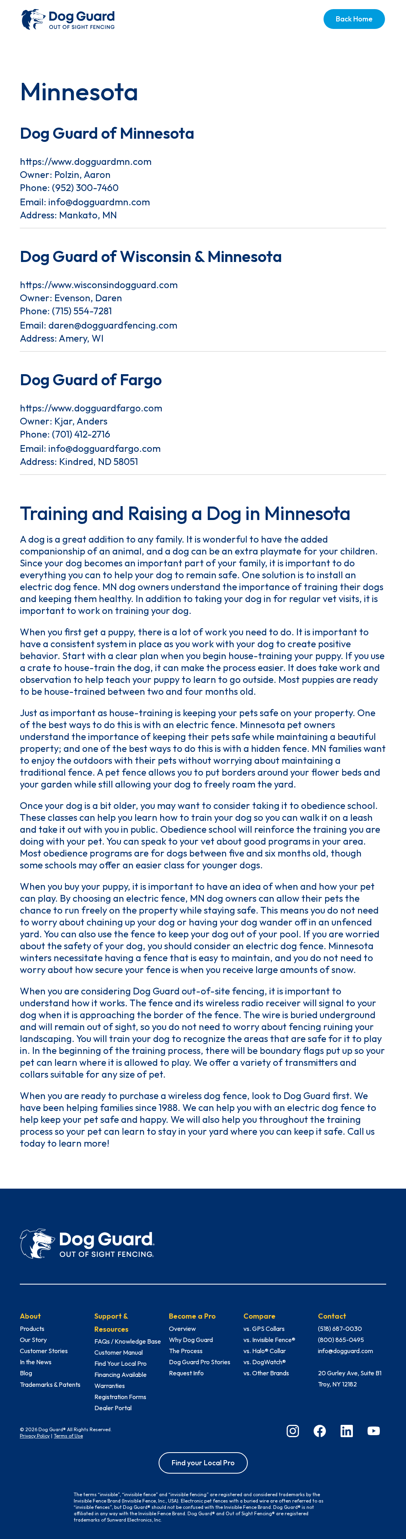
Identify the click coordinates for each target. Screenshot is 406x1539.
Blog (26, 1373)
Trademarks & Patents (50, 1384)
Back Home (354, 18)
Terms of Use (68, 1436)
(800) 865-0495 (341, 1340)
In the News (36, 1362)
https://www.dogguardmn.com (85, 161)
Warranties (109, 1386)
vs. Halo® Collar (264, 1351)
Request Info (186, 1373)
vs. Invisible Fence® (269, 1340)
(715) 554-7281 (82, 311)
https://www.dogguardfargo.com (91, 408)
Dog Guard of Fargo (91, 379)
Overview (182, 1329)
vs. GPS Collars (264, 1329)
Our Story (33, 1340)
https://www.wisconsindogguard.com (99, 285)
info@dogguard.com (345, 1351)
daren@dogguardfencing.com (112, 325)
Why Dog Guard (191, 1340)
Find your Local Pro (203, 1462)
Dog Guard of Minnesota (107, 133)
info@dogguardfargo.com (104, 448)
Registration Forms (120, 1397)
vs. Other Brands (266, 1373)
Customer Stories (44, 1351)
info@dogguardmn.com (99, 202)
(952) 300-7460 (85, 187)
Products (32, 1329)
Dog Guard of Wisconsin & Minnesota (151, 256)
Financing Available (120, 1374)
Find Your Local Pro (120, 1363)
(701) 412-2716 (81, 434)
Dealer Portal (113, 1408)
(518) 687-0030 (340, 1329)
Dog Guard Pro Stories (199, 1362)
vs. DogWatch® (264, 1362)
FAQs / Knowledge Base (127, 1341)
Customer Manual (118, 1352)
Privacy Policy (35, 1436)
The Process (186, 1351)
